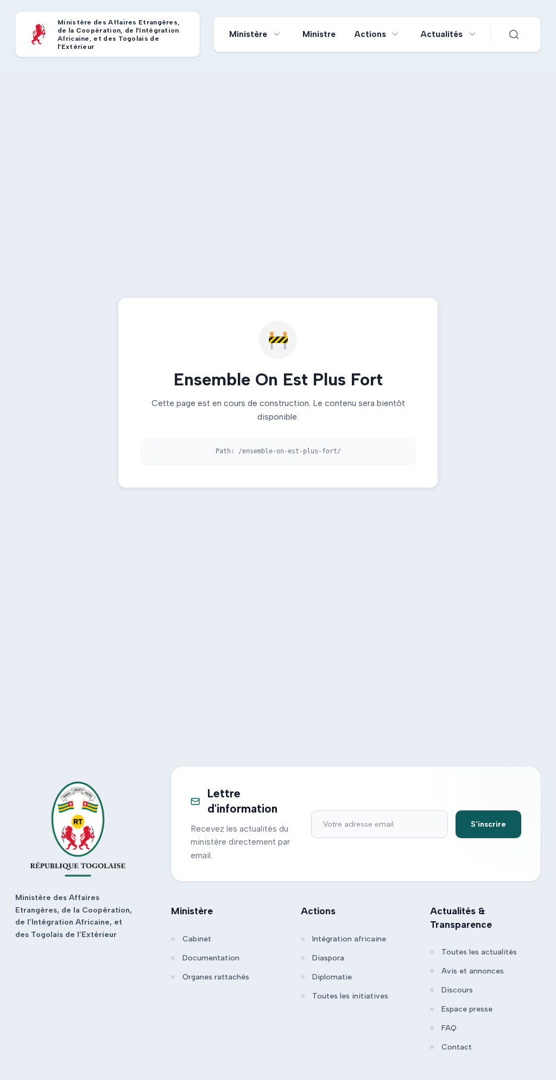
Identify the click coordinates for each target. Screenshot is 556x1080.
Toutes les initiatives (350, 996)
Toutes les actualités (479, 952)
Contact (456, 1047)
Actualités (442, 34)
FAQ (449, 1028)
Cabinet (196, 939)
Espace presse (466, 1009)
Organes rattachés (215, 977)
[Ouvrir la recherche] (513, 34)
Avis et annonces (472, 971)
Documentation (210, 958)
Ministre (319, 34)
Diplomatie (332, 977)
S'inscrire (488, 824)
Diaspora (328, 958)
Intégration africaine (349, 939)
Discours (457, 990)
